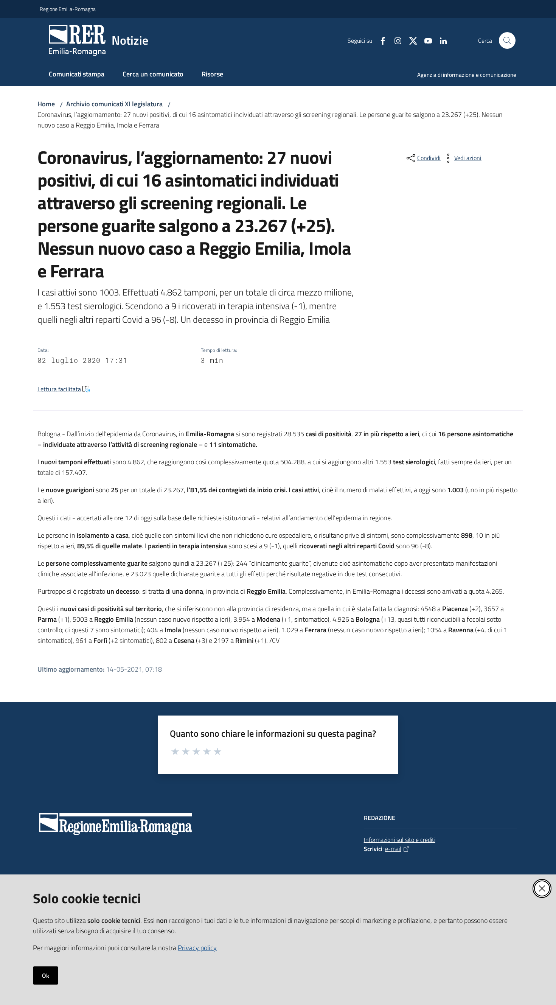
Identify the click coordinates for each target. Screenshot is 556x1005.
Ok (45, 975)
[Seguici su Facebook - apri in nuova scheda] (379, 40)
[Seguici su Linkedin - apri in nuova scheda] (440, 40)
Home (46, 104)
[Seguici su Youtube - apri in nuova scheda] (425, 40)
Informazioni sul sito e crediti (399, 839)
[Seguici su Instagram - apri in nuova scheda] (394, 40)
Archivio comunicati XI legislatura (114, 104)
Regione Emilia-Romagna (68, 9)
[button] (507, 40)
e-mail (393, 848)
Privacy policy (197, 948)
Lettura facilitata (59, 389)
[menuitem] (462, 75)
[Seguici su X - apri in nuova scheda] (410, 40)
